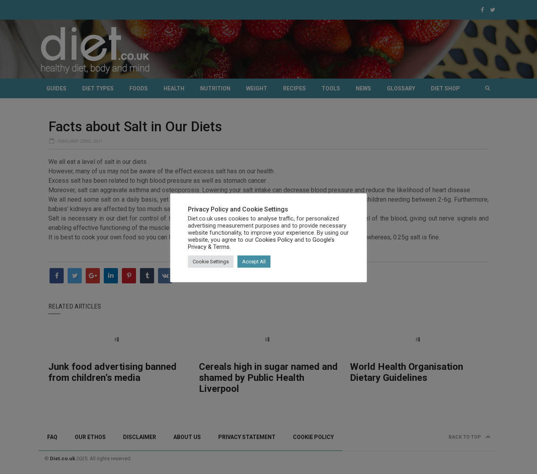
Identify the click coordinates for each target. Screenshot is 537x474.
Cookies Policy (274, 239)
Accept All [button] (254, 262)
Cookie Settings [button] (211, 262)
